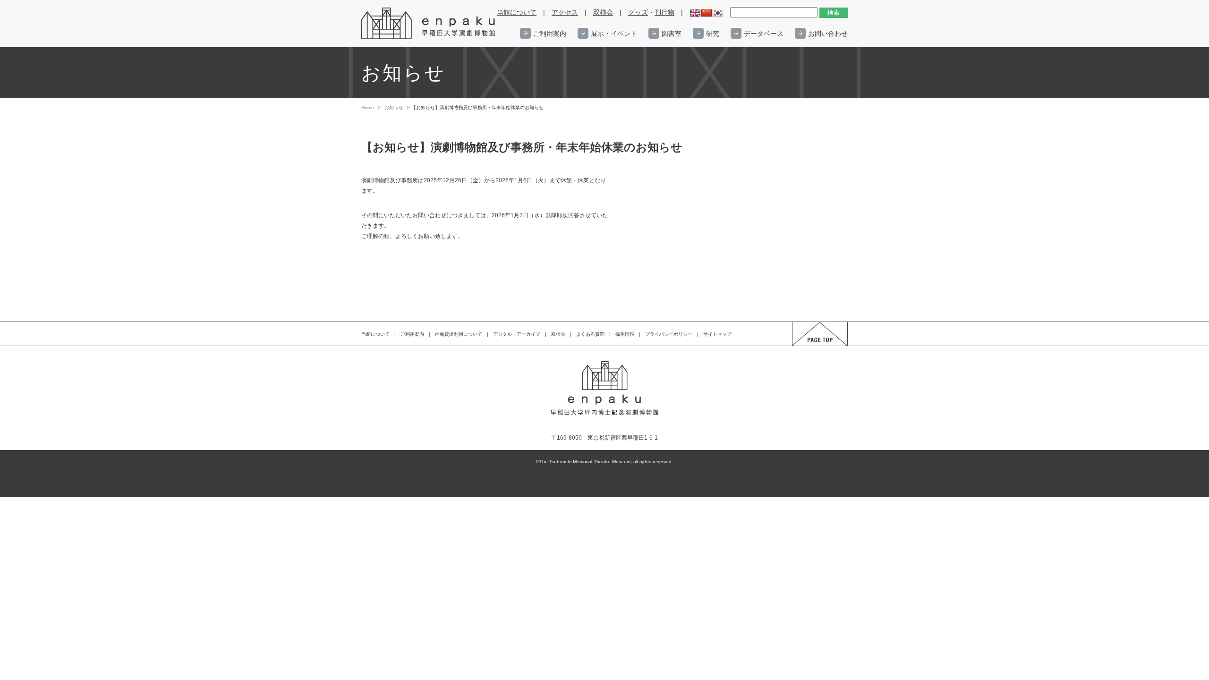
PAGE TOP (811, 345)
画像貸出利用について (458, 334)
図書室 (671, 33)
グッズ (638, 12)
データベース (763, 33)
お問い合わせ (828, 33)
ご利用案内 (549, 33)
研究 (712, 33)
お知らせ (393, 107)
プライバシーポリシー (668, 334)
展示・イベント (614, 33)
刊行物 (664, 12)
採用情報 (624, 334)
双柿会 (603, 12)
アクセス (565, 12)
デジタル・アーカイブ (516, 334)
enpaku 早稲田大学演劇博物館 (428, 23)
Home (367, 107)
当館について (516, 12)
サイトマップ (717, 334)
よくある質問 (590, 334)
